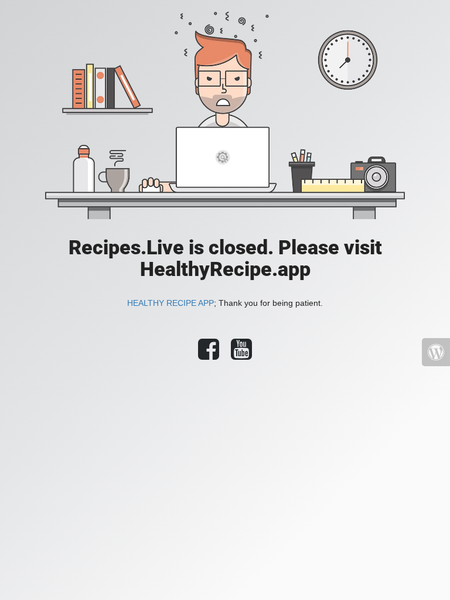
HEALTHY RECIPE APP (170, 303)
